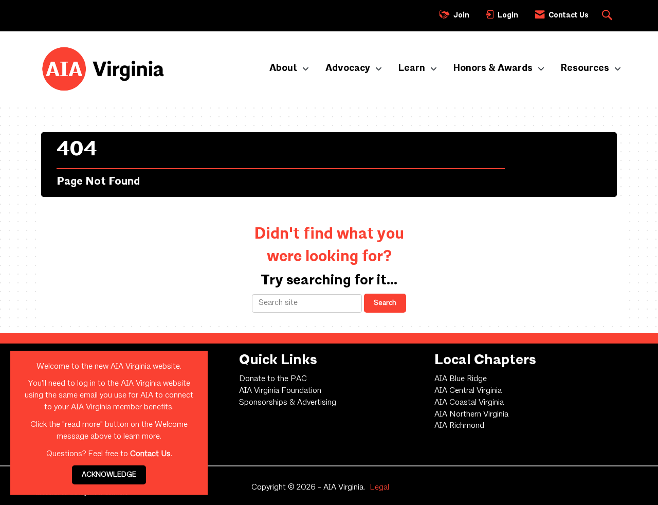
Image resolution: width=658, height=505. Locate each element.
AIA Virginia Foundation (280, 391)
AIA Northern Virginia (471, 414)
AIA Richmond (459, 426)
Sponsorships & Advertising (287, 403)
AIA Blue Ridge (460, 379)
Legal (379, 487)
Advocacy (348, 68)
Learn (412, 68)
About (284, 68)
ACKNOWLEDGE (109, 474)
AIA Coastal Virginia (469, 403)
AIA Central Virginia (468, 391)
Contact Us (150, 454)
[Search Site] (608, 16)
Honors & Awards (494, 68)
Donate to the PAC (273, 379)
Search (385, 302)
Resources (586, 68)
